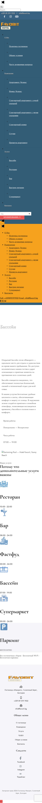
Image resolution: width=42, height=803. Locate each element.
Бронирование (11, 217)
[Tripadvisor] (5, 301)
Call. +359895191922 (9, 298)
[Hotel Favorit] (10, 29)
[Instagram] (3, 301)
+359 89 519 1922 (8, 13)
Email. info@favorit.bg (28, 298)
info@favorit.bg (24, 13)
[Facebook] (1, 301)
